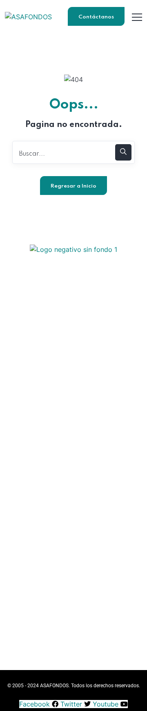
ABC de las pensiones (73, 527)
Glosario (73, 556)
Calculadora (73, 570)
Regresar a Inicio (73, 186)
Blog (74, 541)
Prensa (73, 630)
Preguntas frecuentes (73, 644)
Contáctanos (96, 17)
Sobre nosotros (74, 615)
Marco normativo (73, 482)
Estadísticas (73, 467)
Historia (73, 453)
